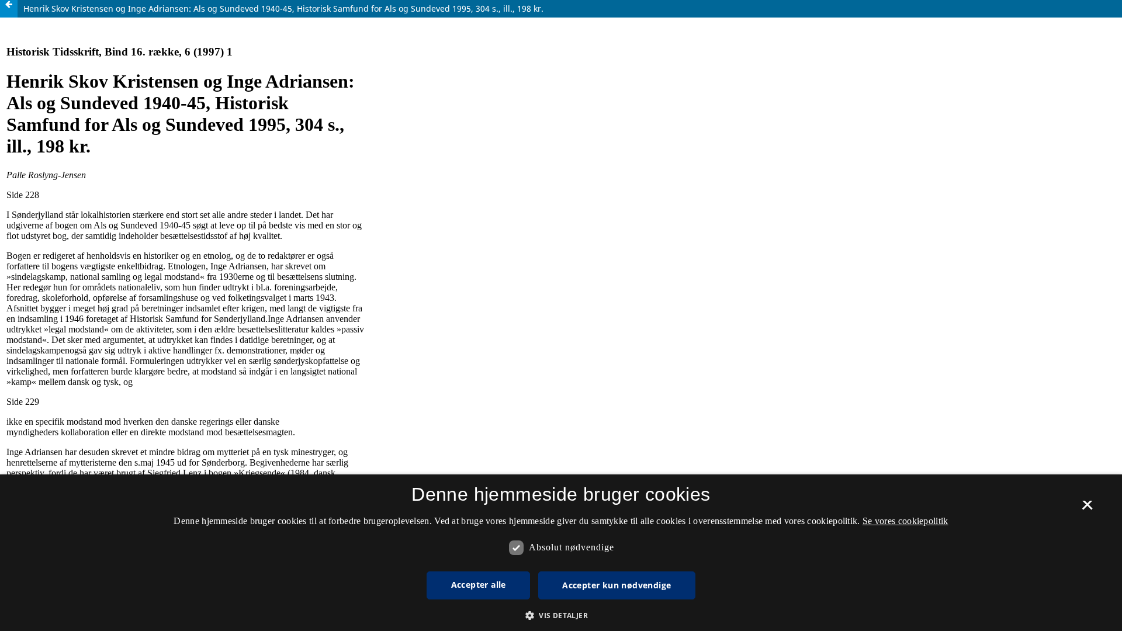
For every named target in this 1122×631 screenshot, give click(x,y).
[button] (561, 615)
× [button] (1087, 509)
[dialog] (561, 552)
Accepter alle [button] (478, 584)
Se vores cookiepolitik (905, 521)
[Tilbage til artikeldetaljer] (9, 9)
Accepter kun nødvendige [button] (616, 585)
